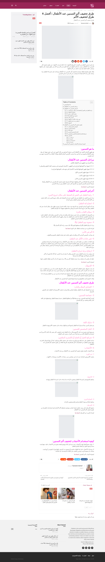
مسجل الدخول (84, 517)
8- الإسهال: (69, 123)
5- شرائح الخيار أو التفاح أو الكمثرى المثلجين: (77, 133)
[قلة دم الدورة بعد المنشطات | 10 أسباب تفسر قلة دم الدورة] (62, 545)
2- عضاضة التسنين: (71, 128)
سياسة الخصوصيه (76, 555)
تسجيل (50, 5)
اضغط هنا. (83, 187)
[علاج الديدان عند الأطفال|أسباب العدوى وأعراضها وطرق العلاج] (49, 493)
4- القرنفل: (71, 142)
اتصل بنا (57, 5)
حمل (63, 5)
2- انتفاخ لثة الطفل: (71, 112)
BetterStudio (20, 559)
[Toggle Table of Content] (90, 102)
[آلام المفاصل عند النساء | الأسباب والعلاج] (66, 493)
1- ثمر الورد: (71, 137)
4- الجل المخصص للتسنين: (73, 132)
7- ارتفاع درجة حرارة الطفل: (73, 121)
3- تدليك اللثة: (70, 130)
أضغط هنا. (77, 413)
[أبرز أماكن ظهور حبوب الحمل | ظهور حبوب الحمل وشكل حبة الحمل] (62, 537)
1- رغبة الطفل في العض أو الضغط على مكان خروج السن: (79, 110)
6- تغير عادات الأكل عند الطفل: (73, 119)
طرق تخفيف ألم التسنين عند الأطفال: (73, 125)
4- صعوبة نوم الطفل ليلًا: (72, 115)
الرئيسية (74, 5)
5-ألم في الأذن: (70, 117)
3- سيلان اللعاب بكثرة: (72, 114)
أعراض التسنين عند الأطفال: (71, 108)
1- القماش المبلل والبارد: (72, 126)
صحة (68, 5)
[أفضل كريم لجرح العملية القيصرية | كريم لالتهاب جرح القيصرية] (24, 24)
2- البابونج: (71, 138)
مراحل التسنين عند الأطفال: (71, 106)
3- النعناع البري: (72, 140)
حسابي (44, 5)
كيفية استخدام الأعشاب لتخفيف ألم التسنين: (75, 144)
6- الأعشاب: (69, 135)
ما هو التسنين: (67, 104)
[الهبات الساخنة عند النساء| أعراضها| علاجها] (84, 493)
